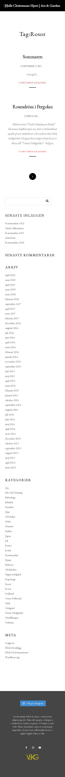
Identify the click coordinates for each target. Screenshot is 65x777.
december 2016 (13, 323)
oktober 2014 (12, 400)
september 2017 (13, 304)
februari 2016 (12, 352)
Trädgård (9, 608)
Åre (7, 487)
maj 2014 (10, 424)
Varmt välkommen (14, 228)
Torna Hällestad (13, 598)
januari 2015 (11, 395)
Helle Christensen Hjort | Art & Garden (32, 5)
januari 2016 (11, 356)
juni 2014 (10, 419)
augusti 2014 (11, 409)
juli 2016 (9, 332)
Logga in (9, 642)
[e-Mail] (40, 748)
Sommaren (32, 56)
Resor (8, 584)
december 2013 (13, 438)
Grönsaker (10, 516)
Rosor (8, 588)
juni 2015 (10, 371)
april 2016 (10, 342)
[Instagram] (34, 748)
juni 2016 (10, 337)
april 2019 (10, 284)
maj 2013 (10, 457)
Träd (7, 603)
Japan (8, 536)
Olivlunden (10, 569)
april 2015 (10, 380)
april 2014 (10, 428)
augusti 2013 (11, 453)
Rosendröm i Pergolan (32, 106)
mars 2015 (10, 385)
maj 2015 (10, 376)
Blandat (9, 502)
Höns (8, 521)
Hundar (9, 526)
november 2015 (13, 361)
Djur (7, 512)
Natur (8, 560)
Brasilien (9, 507)
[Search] (46, 200)
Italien (8, 531)
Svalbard (9, 593)
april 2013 (10, 462)
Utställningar (11, 617)
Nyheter (9, 564)
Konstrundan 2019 (14, 233)
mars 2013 (10, 467)
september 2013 (13, 448)
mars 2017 (10, 313)
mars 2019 (10, 289)
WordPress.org (12, 657)
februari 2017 (12, 318)
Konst (8, 550)
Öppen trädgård (13, 574)
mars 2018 (10, 294)
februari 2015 (12, 390)
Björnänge (10, 497)
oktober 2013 (12, 443)
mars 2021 (10, 279)
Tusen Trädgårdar (14, 612)
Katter (8, 545)
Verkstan (9, 622)
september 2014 (13, 404)
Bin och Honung (13, 492)
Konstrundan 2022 (14, 223)
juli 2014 (9, 414)
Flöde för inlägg (13, 647)
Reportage (10, 579)
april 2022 (10, 275)
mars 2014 (10, 433)
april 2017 (10, 308)
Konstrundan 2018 (14, 242)
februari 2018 (12, 299)
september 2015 (13, 366)
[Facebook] (27, 748)
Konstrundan (11, 555)
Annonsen (10, 237)
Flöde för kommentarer (16, 652)
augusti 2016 (11, 328)
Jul (6, 540)
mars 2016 (10, 347)
